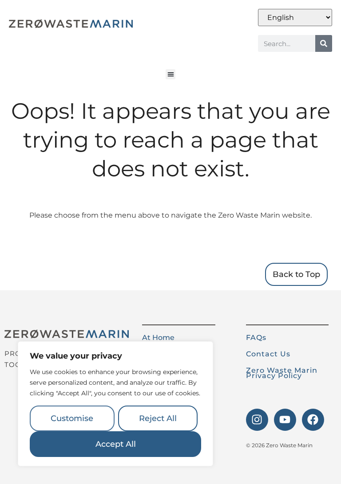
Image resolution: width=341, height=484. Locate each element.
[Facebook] (313, 420)
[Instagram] (257, 420)
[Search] (323, 43)
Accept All (115, 444)
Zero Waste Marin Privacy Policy (281, 373)
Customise (72, 418)
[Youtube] (285, 420)
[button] (171, 74)
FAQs (256, 337)
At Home (158, 337)
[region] (115, 403)
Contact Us (268, 354)
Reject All (158, 418)
